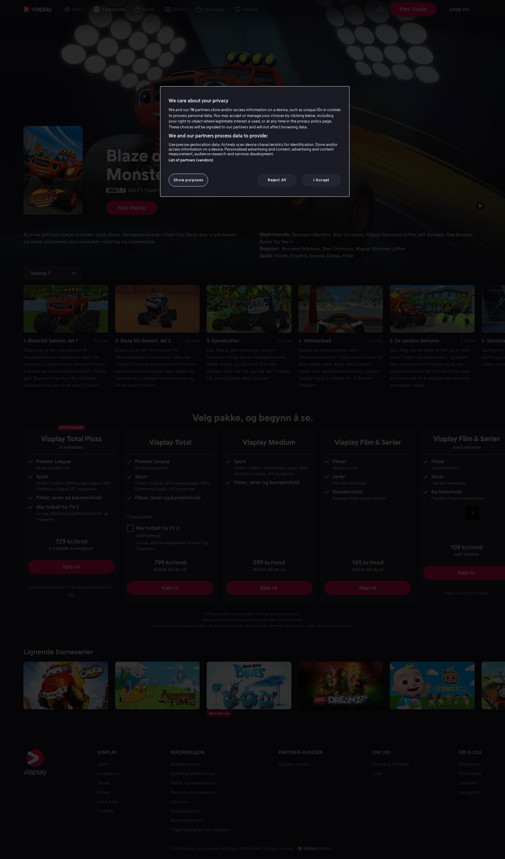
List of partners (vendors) (191, 160)
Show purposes (188, 180)
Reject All (277, 180)
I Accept (321, 180)
